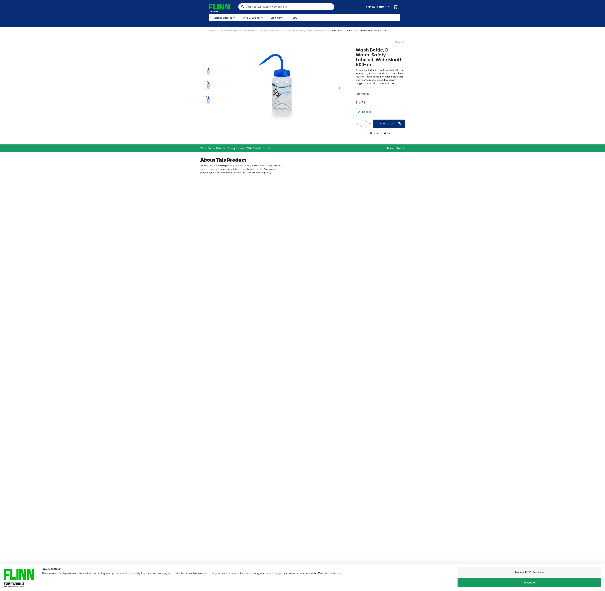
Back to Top (394, 148)
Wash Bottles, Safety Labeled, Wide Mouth (305, 30)
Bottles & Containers (269, 30)
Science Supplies (223, 17)
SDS (295, 17)
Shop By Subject (251, 17)
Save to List (381, 133)
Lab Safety (276, 17)
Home (212, 30)
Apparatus (249, 30)
